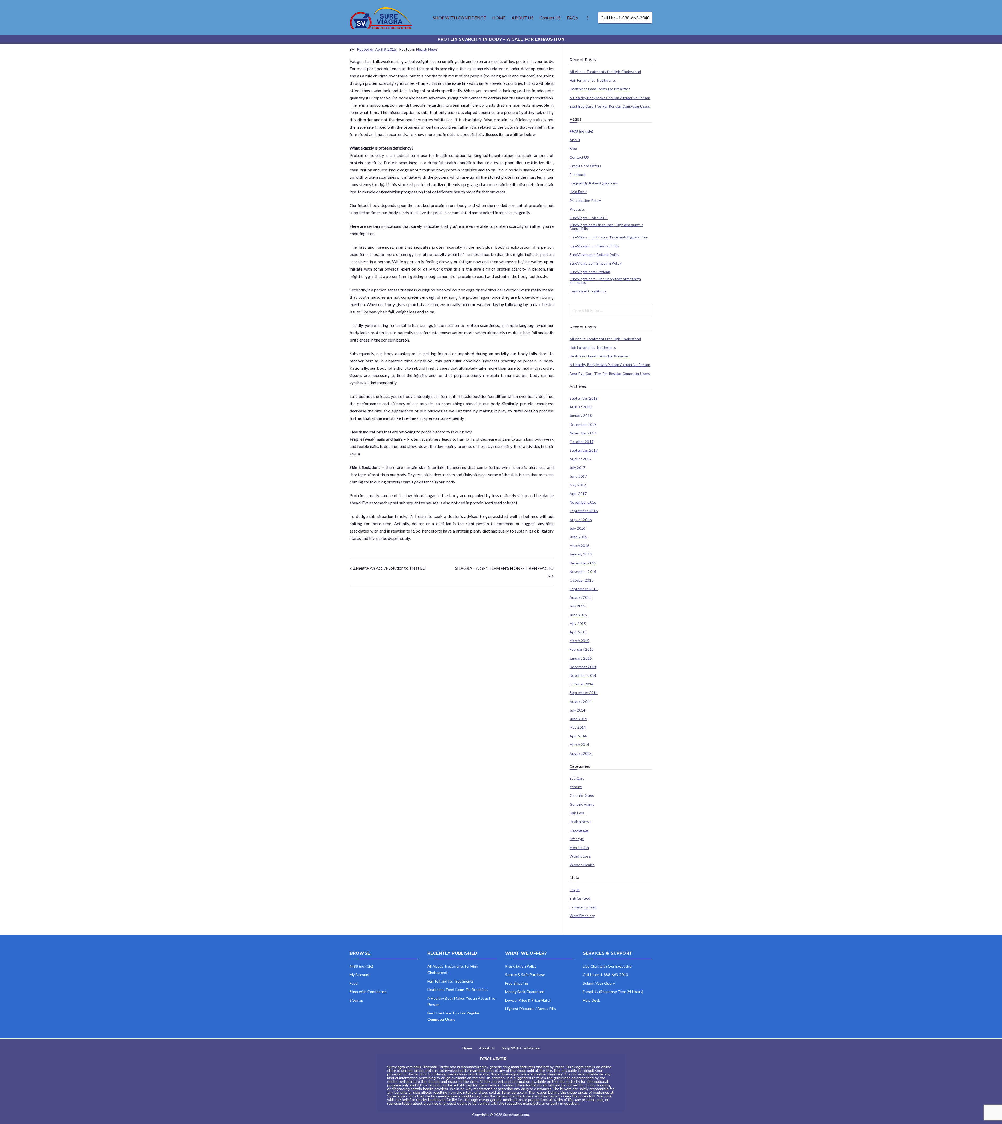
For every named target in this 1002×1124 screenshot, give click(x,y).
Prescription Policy (585, 200)
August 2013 (581, 753)
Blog (573, 148)
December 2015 (583, 563)
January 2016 (581, 554)
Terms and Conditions (588, 291)
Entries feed (580, 898)
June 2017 (578, 476)
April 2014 (578, 736)
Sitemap (356, 1000)
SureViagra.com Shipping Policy (596, 263)
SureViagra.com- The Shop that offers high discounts (605, 280)
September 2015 (584, 589)
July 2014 (577, 710)
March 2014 (579, 744)
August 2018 (581, 407)
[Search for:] (611, 310)
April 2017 (578, 493)
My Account (360, 974)
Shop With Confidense (521, 1048)
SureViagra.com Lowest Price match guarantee (609, 237)
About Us (487, 1048)
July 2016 (577, 528)
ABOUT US (522, 17)
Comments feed (583, 907)
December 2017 (583, 424)
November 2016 (583, 502)
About (575, 140)
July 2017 (577, 467)
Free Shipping (516, 983)
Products (577, 209)
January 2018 (581, 415)
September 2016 (584, 511)
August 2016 (581, 520)
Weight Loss (580, 856)
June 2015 (578, 615)
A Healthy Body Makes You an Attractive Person (610, 98)
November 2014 (583, 675)
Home (467, 1048)
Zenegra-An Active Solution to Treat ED (389, 567)
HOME (499, 17)
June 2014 (578, 719)
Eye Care (577, 778)
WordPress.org (582, 916)
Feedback (578, 174)
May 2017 (578, 485)
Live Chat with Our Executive (607, 966)
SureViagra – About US (589, 218)
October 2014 (581, 684)
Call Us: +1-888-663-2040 (625, 17)
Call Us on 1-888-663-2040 (605, 974)
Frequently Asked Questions (594, 183)
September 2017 (584, 450)
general (576, 787)
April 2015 (578, 632)
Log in (575, 890)
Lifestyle (577, 839)
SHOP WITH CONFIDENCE (459, 17)
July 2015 (577, 606)
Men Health (579, 848)
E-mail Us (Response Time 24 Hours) (613, 991)
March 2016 (579, 545)
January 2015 (581, 658)
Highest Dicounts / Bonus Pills (530, 1008)
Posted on (376, 49)
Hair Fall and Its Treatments (593, 80)
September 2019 (584, 398)
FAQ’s (572, 17)
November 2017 (583, 433)
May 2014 (578, 727)
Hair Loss (577, 813)
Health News (427, 49)
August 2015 (581, 597)
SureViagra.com (516, 1114)
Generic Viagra (582, 804)
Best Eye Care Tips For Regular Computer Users (610, 106)
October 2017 (581, 442)
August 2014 (581, 701)
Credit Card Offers (585, 166)
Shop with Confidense (368, 991)
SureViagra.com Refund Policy (594, 254)
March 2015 (579, 641)
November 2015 (583, 571)
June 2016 (578, 537)
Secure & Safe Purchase (525, 974)
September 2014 (584, 693)
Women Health (582, 865)
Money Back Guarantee (524, 991)
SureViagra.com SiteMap (590, 272)
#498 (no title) (581, 131)
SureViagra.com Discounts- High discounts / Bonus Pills (606, 226)
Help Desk (578, 192)
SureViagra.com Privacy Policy (594, 246)
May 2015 (578, 623)
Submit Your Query (599, 983)
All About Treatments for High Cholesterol (605, 72)
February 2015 (582, 649)
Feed (354, 983)
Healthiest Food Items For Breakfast (600, 89)
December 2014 (583, 667)
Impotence (579, 830)
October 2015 (581, 580)
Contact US (550, 17)
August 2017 (581, 459)
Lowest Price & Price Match (528, 1000)
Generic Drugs (582, 795)
